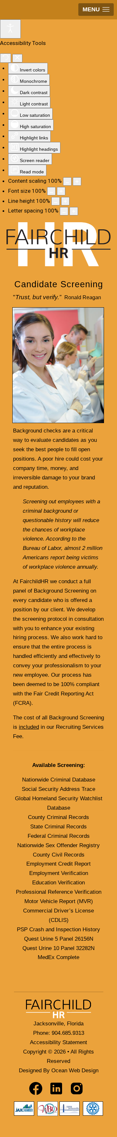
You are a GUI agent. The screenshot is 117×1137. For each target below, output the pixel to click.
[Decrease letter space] (64, 211)
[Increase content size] (77, 181)
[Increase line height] (65, 201)
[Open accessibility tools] (10, 28)
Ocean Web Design (74, 1070)
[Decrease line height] (55, 201)
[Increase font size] (61, 191)
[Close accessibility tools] (17, 58)
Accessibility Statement (58, 1042)
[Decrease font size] (51, 191)
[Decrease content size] (67, 181)
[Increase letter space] (74, 211)
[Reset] (5, 58)
